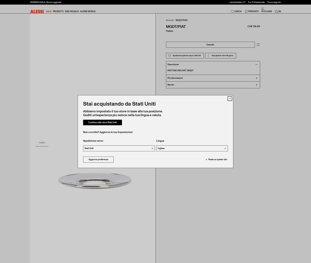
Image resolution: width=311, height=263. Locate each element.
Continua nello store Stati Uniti (102, 122)
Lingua (160, 140)
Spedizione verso (93, 140)
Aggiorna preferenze (98, 159)
